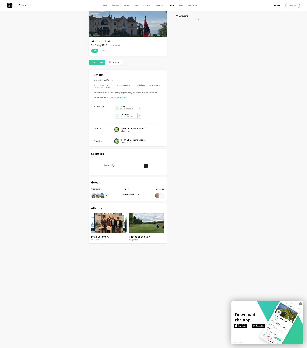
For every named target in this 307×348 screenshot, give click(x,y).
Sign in (277, 5)
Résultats (123, 107)
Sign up (292, 5)
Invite (104, 51)
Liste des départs (126, 115)
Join (94, 51)
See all (197, 20)
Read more (122, 98)
